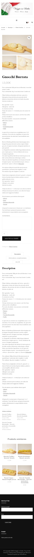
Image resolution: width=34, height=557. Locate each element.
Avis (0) (18, 262)
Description (17, 254)
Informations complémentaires (18, 258)
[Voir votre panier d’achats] (27, 23)
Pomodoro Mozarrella (8, 202)
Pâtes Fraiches (13, 246)
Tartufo (5, 204)
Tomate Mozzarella (8, 126)
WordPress (23, 554)
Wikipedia (21, 163)
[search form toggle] (32, 22)
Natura (5, 122)
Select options (9, 449)
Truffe (4, 128)
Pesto (4, 124)
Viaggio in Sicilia (18, 551)
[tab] (18, 254)
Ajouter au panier (11, 238)
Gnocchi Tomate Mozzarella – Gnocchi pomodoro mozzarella (8, 424)
